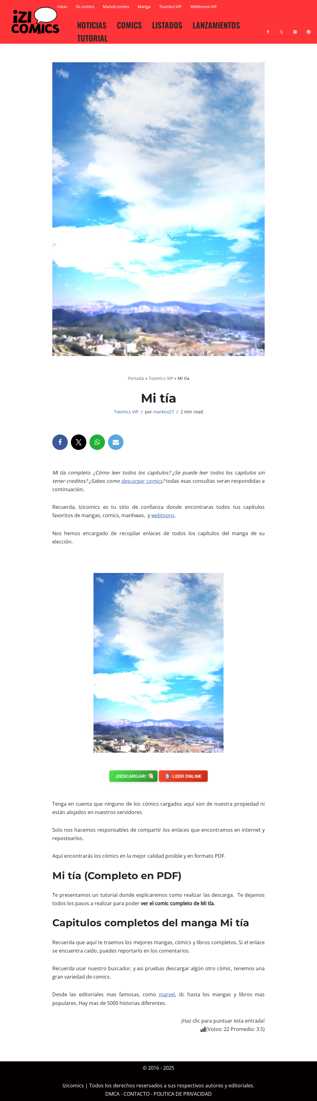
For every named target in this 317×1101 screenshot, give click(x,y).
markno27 (163, 412)
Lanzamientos (216, 25)
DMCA (112, 1094)
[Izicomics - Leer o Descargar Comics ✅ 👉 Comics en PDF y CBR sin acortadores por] (37, 20)
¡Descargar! (130, 776)
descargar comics (141, 481)
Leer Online (187, 776)
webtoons (163, 515)
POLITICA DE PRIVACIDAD (183, 1094)
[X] (281, 28)
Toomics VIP (170, 6)
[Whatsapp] (97, 442)
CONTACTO (137, 1094)
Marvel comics (116, 6)
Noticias (91, 25)
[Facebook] (267, 28)
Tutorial (92, 38)
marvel (167, 994)
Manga (144, 6)
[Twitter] (78, 442)
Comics (129, 25)
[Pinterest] (295, 28)
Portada (136, 378)
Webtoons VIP (203, 6)
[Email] (116, 442)
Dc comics (85, 6)
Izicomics (73, 1085)
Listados (167, 25)
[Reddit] (308, 28)
